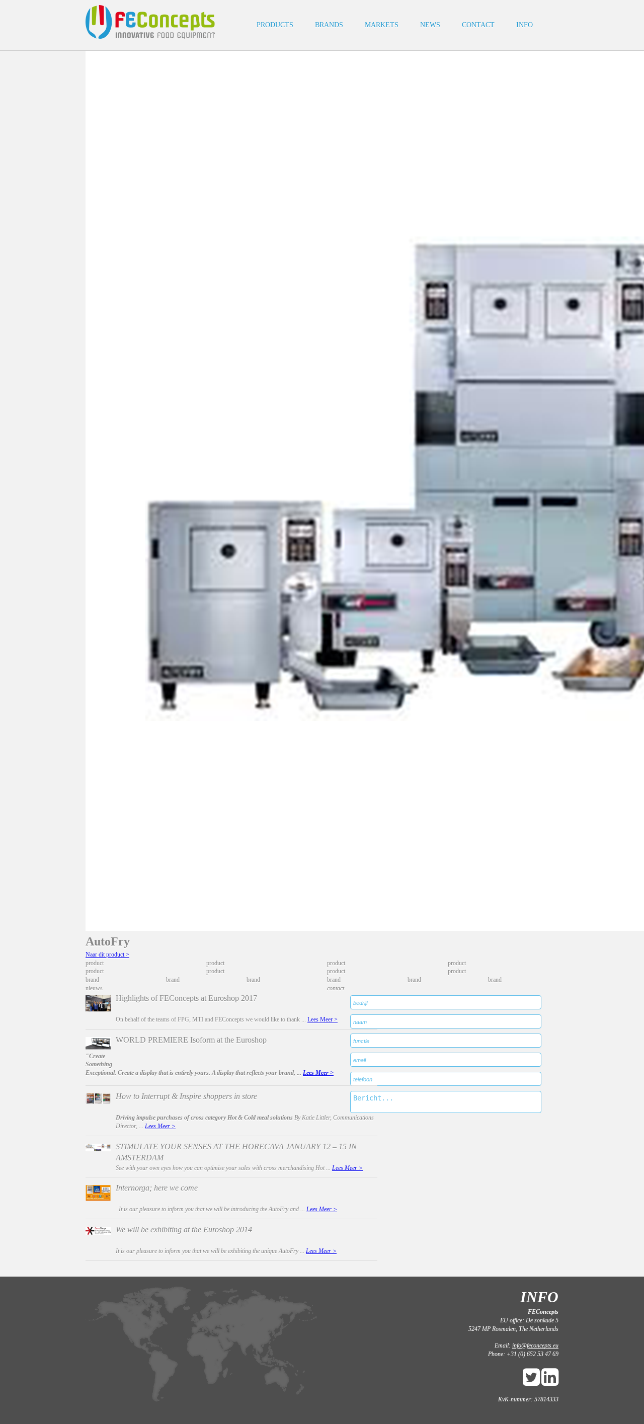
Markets (381, 25)
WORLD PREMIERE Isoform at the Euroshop (191, 1040)
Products (275, 25)
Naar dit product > (107, 954)
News (430, 25)
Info (524, 25)
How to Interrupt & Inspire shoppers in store (186, 1096)
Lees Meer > (322, 1019)
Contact (478, 25)
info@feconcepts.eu (535, 1345)
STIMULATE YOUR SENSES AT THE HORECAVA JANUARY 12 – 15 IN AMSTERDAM (236, 1151)
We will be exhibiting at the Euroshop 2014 (184, 1229)
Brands (329, 25)
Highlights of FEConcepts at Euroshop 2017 (186, 998)
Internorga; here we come (157, 1187)
